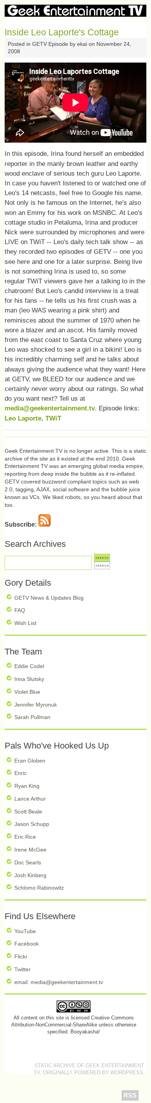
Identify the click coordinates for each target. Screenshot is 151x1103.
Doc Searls (27, 862)
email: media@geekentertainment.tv (58, 982)
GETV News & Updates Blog (49, 598)
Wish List (25, 623)
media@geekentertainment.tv (50, 408)
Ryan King (26, 786)
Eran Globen (29, 760)
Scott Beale (28, 811)
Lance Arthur (30, 799)
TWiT (53, 418)
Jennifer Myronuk (35, 705)
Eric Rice (25, 837)
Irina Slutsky (29, 679)
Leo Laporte (23, 418)
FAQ (19, 610)
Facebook (26, 944)
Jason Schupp (31, 824)
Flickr (20, 956)
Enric (20, 773)
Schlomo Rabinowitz (39, 888)
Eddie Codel (29, 666)
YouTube (25, 931)
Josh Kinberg (30, 875)
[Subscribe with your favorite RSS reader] (44, 524)
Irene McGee (30, 849)
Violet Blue (27, 692)
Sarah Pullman (32, 717)
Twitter (22, 969)
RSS (130, 1095)
